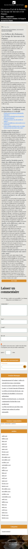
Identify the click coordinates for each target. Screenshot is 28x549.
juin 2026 (4, 441)
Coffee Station (15, 544)
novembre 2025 (6, 460)
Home (2, 16)
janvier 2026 (5, 454)
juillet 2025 (5, 470)
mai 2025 (4, 475)
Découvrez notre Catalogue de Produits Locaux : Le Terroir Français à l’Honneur (13, 387)
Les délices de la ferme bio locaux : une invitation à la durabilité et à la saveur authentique (13, 393)
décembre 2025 (6, 457)
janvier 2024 (5, 518)
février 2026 (5, 452)
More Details (14, 280)
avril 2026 (4, 446)
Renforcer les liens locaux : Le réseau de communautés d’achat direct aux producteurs (13, 401)
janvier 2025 (5, 486)
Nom (2, 319)
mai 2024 (4, 507)
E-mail (3, 327)
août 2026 (4, 436)
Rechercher (4, 363)
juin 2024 (4, 504)
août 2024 (4, 499)
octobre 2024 (5, 494)
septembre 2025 (6, 465)
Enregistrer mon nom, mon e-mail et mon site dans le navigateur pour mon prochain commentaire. (13, 346)
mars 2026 (4, 449)
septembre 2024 (6, 497)
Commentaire (4, 304)
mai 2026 (4, 444)
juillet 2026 (5, 438)
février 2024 (5, 515)
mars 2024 (4, 512)
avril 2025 (4, 478)
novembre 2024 (6, 491)
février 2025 (5, 483)
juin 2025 (4, 473)
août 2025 (4, 467)
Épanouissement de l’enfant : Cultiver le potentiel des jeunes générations (13, 382)
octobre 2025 (5, 462)
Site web (3, 335)
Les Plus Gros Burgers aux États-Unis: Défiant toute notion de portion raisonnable (12, 409)
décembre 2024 (6, 489)
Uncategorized (10, 16)
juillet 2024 (5, 502)
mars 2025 (4, 481)
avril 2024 (4, 510)
